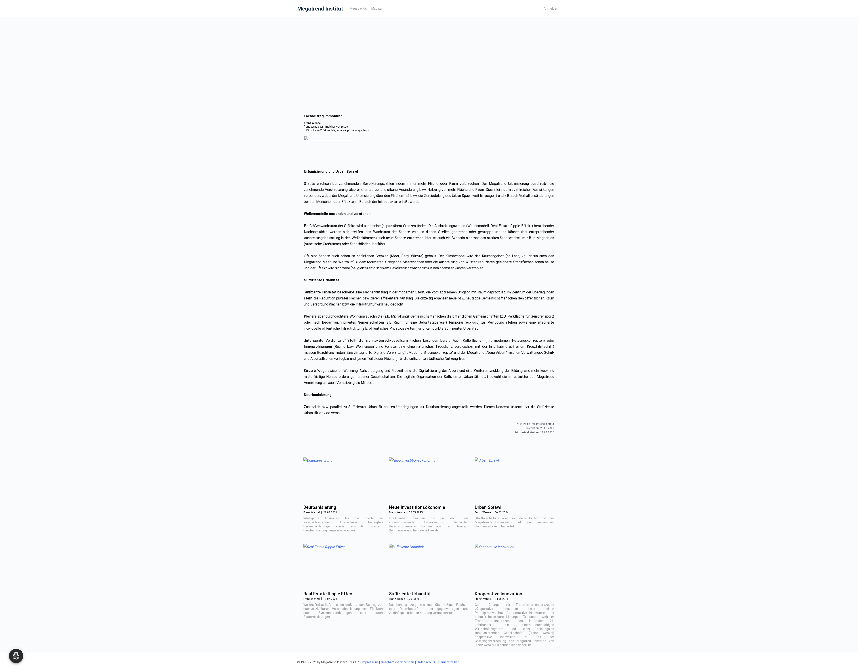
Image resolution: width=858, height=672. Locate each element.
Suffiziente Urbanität (410, 593)
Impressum (370, 662)
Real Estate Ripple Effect (328, 593)
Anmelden (551, 8)
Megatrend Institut (320, 9)
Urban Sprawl (488, 507)
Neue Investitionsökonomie (417, 507)
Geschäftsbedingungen (397, 662)
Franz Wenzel (311, 512)
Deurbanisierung (319, 507)
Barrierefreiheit (448, 662)
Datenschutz (426, 662)
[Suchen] (532, 8)
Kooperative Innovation (498, 593)
